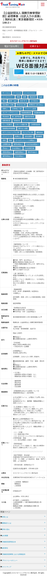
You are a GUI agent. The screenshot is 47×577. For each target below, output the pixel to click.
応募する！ (35, 46)
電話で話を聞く (11, 46)
